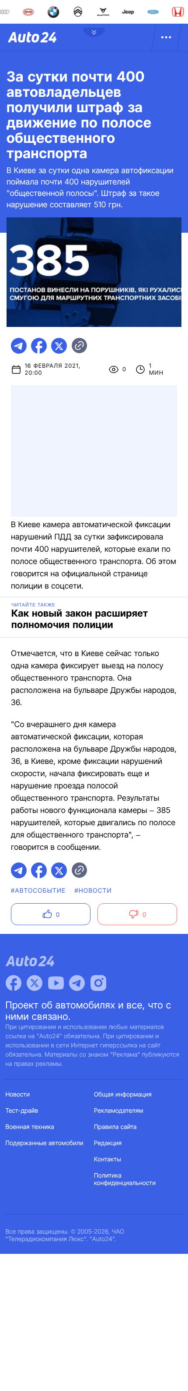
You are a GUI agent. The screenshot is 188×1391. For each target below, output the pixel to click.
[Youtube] (56, 983)
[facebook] (39, 346)
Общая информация (123, 1094)
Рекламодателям (118, 1110)
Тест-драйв (22, 1110)
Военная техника (30, 1127)
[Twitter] (34, 983)
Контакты (107, 1159)
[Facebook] (13, 983)
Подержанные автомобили (45, 1143)
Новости (18, 1094)
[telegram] (19, 346)
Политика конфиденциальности (125, 1179)
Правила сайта (115, 1127)
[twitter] (59, 346)
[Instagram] (98, 983)
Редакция (108, 1143)
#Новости (92, 890)
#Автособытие (38, 890)
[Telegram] (77, 983)
